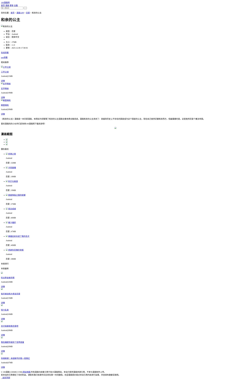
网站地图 (26, 372)
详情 (3, 81)
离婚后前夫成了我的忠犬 (18, 236)
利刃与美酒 (13, 181)
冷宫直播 (12, 168)
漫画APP (20, 13)
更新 (11, 5)
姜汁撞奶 (12, 223)
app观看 (4, 57)
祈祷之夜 (12, 154)
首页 (3, 5)
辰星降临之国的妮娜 (17, 195)
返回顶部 (5, 378)
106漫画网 (5, 3)
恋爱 (28, 13)
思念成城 (12, 209)
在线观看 (5, 53)
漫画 (7, 5)
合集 (16, 5)
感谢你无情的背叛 (16, 250)
